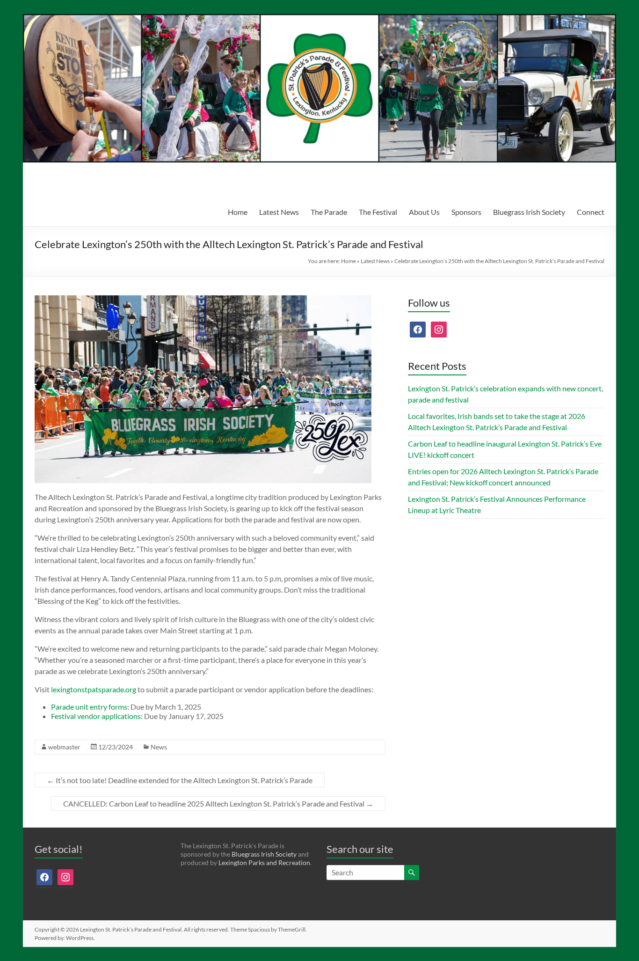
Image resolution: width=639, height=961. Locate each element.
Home (237, 211)
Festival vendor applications (96, 716)
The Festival (378, 211)
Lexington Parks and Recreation (264, 862)
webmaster (64, 747)
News (159, 747)
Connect (590, 211)
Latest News (279, 211)
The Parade (329, 211)
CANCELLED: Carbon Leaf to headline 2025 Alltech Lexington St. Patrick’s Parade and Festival (218, 803)
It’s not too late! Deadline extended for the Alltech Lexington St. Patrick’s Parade (179, 780)
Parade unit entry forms (89, 706)
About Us (424, 211)
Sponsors (466, 211)
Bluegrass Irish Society (529, 211)
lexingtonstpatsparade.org (93, 689)
